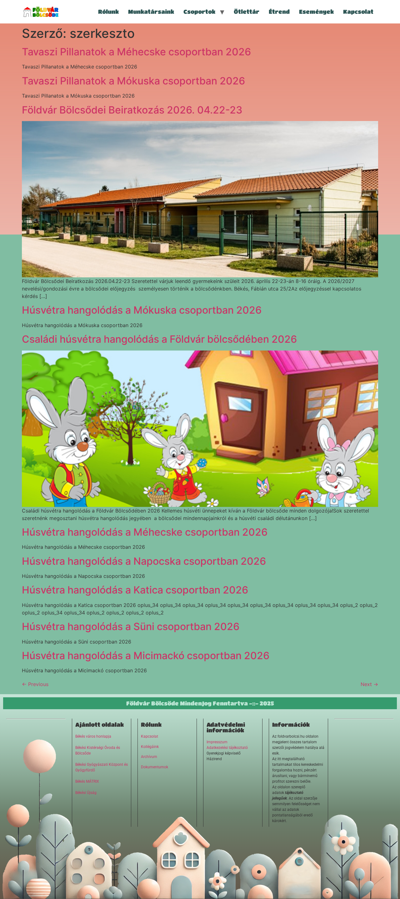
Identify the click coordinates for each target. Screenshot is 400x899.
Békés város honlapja (93, 736)
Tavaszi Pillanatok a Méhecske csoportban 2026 (136, 52)
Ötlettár (246, 11)
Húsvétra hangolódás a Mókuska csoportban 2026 (142, 310)
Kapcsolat (358, 11)
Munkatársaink (151, 11)
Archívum (149, 757)
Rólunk (108, 11)
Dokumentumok (154, 767)
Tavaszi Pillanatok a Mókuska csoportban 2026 (133, 81)
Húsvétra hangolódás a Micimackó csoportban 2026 (145, 655)
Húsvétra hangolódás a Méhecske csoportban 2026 (145, 532)
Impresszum (217, 742)
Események (316, 11)
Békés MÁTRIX (87, 781)
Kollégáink (150, 747)
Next (369, 684)
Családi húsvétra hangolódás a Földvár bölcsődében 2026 (159, 339)
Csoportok (199, 11)
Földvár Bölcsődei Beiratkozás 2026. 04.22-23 (132, 110)
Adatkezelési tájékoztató (227, 747)
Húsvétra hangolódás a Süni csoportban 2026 (130, 626)
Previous (35, 684)
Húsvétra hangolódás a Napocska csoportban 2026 (144, 561)
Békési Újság (86, 792)
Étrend (279, 11)
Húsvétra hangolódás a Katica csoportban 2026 (135, 590)
